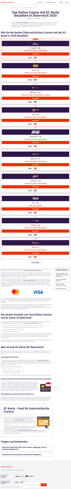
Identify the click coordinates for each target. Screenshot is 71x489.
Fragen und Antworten (61, 288)
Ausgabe (61, 2)
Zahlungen (41, 22)
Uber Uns (67, 2)
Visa (28, 272)
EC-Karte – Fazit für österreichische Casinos (61, 284)
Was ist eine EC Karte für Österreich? (61, 280)
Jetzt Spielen (35, 54)
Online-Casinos (40, 2)
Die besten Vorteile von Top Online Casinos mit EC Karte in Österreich (62, 275)
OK (43, 485)
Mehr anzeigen (35, 262)
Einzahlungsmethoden (51, 2)
